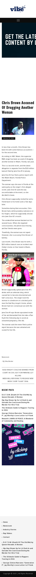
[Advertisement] (18, 77)
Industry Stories (9, 530)
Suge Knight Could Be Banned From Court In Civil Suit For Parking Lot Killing (18, 373)
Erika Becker (9, 361)
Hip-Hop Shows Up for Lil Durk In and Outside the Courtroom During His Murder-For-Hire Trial (17, 402)
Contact (6, 537)
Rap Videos (7, 533)
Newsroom (5, 357)
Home (5, 522)
